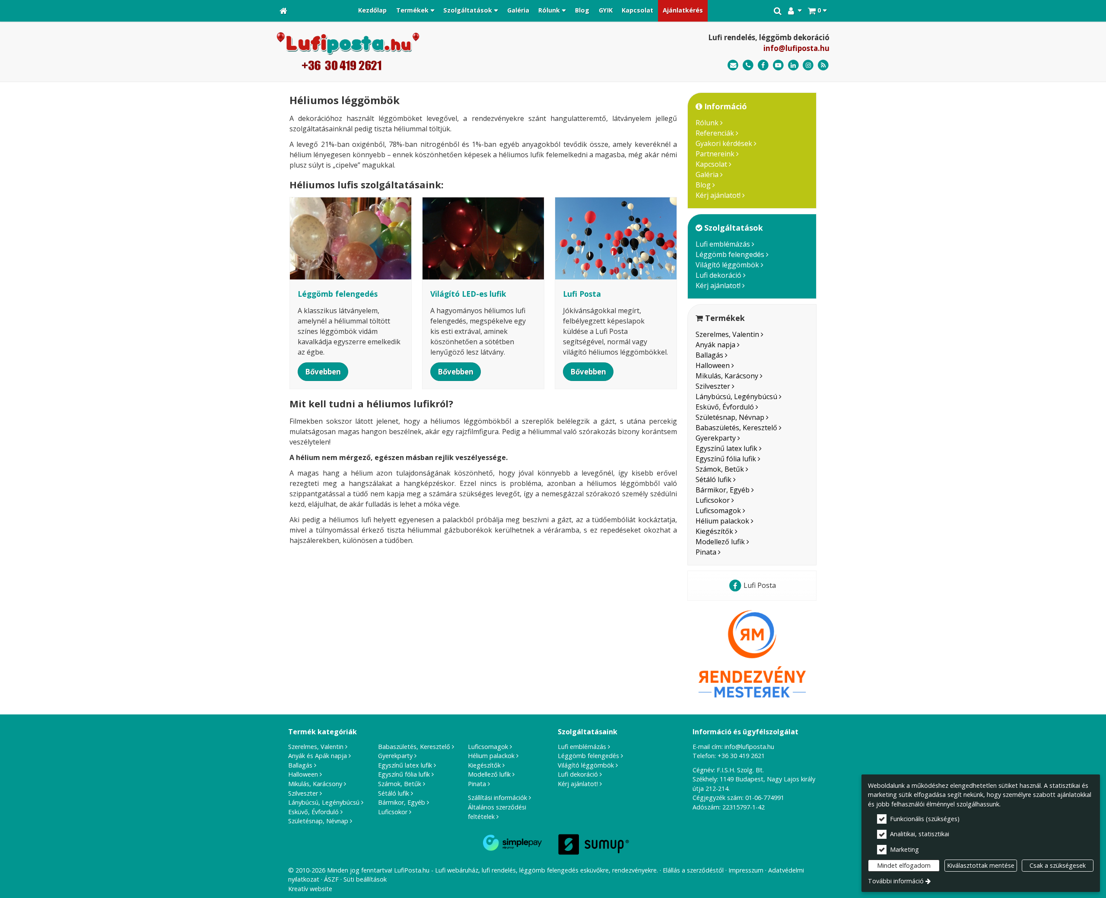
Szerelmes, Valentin (727, 334)
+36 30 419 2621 (741, 756)
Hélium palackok (722, 521)
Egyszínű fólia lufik (726, 458)
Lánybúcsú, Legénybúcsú (736, 396)
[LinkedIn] (793, 65)
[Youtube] (778, 65)
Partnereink (715, 154)
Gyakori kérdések (724, 143)
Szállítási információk (497, 797)
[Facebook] (763, 65)
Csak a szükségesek (1058, 865)
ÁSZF (331, 879)
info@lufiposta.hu (796, 48)
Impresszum (745, 870)
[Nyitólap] (283, 11)
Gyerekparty (716, 438)
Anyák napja (715, 344)
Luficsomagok (718, 510)
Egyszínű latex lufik (726, 448)
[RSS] (823, 65)
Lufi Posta (582, 294)
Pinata (706, 552)
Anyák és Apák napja (317, 756)
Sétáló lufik (713, 479)
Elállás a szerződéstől (693, 870)
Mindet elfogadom (904, 865)
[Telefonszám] (748, 65)
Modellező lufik (720, 541)
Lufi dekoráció (718, 275)
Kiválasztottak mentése (980, 865)
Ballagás (709, 355)
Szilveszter (713, 386)
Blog (703, 185)
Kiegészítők (714, 531)
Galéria (707, 174)
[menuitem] (283, 11)
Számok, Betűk (720, 469)
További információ (896, 881)
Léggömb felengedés (730, 254)
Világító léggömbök (727, 265)
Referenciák (715, 133)
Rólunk (707, 122)
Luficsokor (713, 500)
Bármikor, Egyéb (723, 490)
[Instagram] (808, 65)
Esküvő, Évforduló (725, 407)
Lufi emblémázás (723, 244)
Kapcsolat (711, 164)
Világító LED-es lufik (468, 294)
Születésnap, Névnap (730, 417)
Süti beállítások (365, 879)
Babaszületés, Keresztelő (736, 427)
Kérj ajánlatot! (718, 195)
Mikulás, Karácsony (727, 376)
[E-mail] (733, 65)
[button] (817, 11)
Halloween (713, 365)
